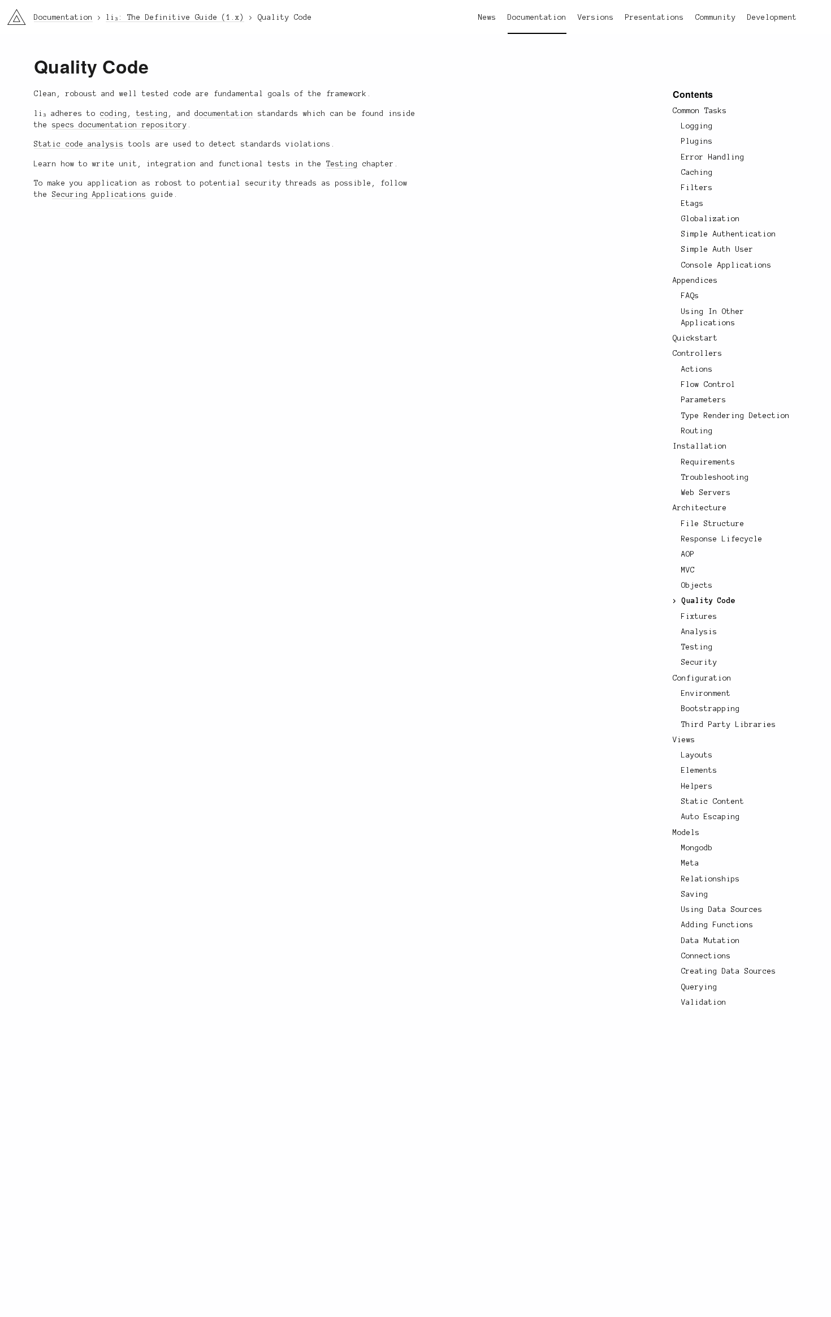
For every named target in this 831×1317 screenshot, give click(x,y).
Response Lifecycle (722, 539)
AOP (688, 554)
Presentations (654, 17)
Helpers (697, 786)
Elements (699, 770)
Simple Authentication (728, 234)
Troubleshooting (715, 477)
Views (684, 740)
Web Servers (706, 493)
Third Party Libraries (728, 725)
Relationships (710, 879)
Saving (694, 894)
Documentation (537, 17)
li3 (12, 14)
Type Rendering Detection (735, 416)
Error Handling (713, 157)
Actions (697, 369)
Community (715, 17)
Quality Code (709, 601)
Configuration (702, 678)
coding (113, 114)
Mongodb (697, 848)
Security (699, 662)
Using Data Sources (721, 910)
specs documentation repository (119, 125)
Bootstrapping (710, 709)
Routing (697, 431)
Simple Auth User (717, 249)
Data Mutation (710, 941)
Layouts (697, 755)
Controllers (697, 354)
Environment (706, 694)
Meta (690, 863)
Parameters (703, 400)
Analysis (699, 632)
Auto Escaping (710, 817)
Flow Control (708, 385)
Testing (697, 647)
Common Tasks (700, 111)
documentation (223, 114)
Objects (697, 585)
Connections (706, 956)
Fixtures (699, 617)
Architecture (700, 508)
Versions (596, 17)
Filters (697, 188)
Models (686, 833)
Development (772, 17)
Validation (703, 1002)
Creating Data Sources (728, 971)
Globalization (710, 219)
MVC (688, 570)
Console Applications (726, 265)
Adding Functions (717, 925)
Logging (697, 126)
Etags (692, 204)
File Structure (713, 524)
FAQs (690, 296)
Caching (697, 173)
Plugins (697, 141)
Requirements (708, 462)
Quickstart (695, 338)
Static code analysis (79, 144)
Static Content (713, 802)
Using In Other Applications (712, 317)
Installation (700, 446)
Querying (699, 987)
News (487, 17)
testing (152, 114)
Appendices (695, 281)
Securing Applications (99, 195)
